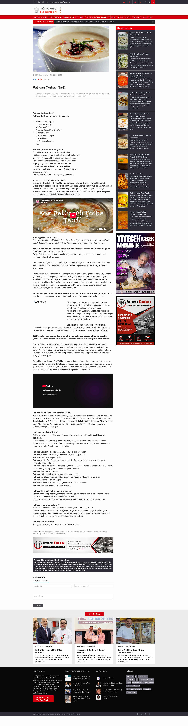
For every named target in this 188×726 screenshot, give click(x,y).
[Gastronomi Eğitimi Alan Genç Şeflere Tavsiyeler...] (98, 684)
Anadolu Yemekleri (85, 17)
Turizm (129, 683)
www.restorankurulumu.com (58, 714)
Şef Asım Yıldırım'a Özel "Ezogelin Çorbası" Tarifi (138, 213)
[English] (129, 2)
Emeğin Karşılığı (108, 678)
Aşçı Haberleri (38, 17)
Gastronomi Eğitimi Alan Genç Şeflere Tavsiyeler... (112, 684)
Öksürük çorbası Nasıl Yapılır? (140, 193)
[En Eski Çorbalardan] (123, 142)
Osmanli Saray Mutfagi (100, 532)
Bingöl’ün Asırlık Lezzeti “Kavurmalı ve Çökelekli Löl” (81, 691)
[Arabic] (140, 2)
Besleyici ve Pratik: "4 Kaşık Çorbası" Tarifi (139, 55)
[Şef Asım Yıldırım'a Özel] (123, 220)
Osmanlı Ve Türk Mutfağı (53, 17)
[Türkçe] (124, 2)
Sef (152, 679)
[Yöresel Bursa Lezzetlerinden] (123, 122)
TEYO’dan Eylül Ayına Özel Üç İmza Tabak (81, 684)
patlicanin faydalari (47, 532)
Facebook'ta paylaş (38, 577)
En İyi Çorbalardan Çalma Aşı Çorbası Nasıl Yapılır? (140, 93)
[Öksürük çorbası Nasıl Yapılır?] (123, 200)
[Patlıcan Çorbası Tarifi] (33, 79)
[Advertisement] (132, 10)
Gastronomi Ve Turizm (101, 17)
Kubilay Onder (143, 676)
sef (136, 676)
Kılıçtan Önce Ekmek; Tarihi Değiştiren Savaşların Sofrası (94, 22)
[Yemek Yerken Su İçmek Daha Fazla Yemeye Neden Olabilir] (68, 699)
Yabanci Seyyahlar (39, 534)
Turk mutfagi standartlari (134, 689)
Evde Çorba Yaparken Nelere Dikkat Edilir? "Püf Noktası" (140, 155)
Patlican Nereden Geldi (62, 532)
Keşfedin (127, 17)
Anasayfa (37, 22)
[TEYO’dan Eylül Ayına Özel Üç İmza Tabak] (68, 684)
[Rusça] (135, 2)
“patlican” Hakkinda (86, 532)
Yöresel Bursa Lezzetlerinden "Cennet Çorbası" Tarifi (140, 115)
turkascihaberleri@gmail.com (61, 2)
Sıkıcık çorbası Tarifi (136, 174)
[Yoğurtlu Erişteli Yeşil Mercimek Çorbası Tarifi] (123, 40)
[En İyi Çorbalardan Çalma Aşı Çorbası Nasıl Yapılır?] (123, 100)
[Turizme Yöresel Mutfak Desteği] (98, 697)
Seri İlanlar (136, 17)
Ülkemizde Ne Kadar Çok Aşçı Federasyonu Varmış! (112, 691)
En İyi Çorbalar (47, 22)
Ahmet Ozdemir (144, 679)
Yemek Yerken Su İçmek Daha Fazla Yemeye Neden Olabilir (81, 698)
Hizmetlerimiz (147, 17)
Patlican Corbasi (60, 534)
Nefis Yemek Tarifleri (70, 17)
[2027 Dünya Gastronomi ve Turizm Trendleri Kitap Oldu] (68, 678)
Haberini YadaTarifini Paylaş (43, 699)
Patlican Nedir (74, 532)
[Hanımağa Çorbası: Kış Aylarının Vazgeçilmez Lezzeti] (123, 80)
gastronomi (130, 676)
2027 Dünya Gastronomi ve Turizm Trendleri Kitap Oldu (81, 677)
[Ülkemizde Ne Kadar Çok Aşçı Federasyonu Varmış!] (98, 691)
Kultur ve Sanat (137, 683)
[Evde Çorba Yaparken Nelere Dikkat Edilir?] (123, 161)
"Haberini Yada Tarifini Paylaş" (101, 562)
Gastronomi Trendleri (133, 686)
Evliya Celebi (50, 534)
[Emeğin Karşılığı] (98, 678)
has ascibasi (147, 689)
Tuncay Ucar (130, 679)
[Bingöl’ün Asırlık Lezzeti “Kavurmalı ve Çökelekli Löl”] (68, 691)
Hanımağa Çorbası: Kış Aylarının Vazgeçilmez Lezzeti (141, 74)
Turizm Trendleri (149, 683)
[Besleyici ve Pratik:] (123, 61)
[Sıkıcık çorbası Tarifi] (123, 181)
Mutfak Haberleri (116, 17)
